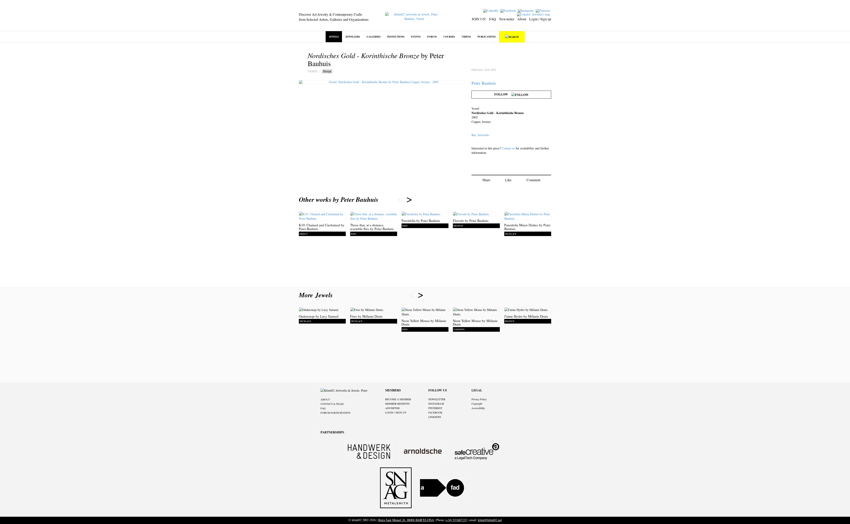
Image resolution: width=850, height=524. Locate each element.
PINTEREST (435, 408)
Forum (432, 36)
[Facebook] (508, 10)
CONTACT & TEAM (332, 404)
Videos (466, 36)
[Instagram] (526, 10)
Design (327, 71)
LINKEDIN (434, 417)
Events (416, 36)
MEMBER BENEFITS (397, 403)
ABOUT (325, 399)
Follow (502, 94)
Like (508, 179)
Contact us (508, 148)
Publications (486, 36)
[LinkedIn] (491, 10)
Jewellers (352, 36)
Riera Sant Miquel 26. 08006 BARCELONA (406, 520)
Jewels (334, 36)
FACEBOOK (435, 412)
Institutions (395, 36)
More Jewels (317, 294)
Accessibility (478, 408)
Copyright (476, 403)
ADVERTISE (392, 408)
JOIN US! (479, 19)
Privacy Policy (479, 399)
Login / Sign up (540, 19)
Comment (533, 179)
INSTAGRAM (436, 403)
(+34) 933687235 (456, 520)
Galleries (374, 36)
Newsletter (506, 19)
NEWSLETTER (436, 399)
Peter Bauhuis (483, 83)
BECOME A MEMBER (398, 399)
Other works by (338, 199)
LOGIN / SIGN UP (395, 412)
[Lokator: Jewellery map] (534, 14)
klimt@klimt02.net (490, 520)
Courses (449, 36)
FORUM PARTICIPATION (335, 412)
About (521, 19)
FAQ (492, 19)
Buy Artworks (480, 135)
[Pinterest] (543, 10)
